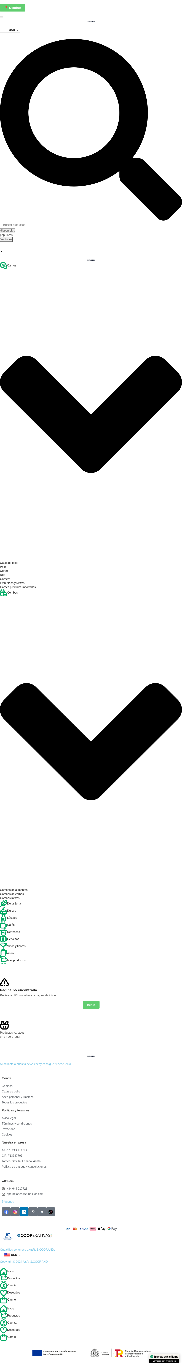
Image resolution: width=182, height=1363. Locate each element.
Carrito (11, 1299)
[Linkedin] (24, 1211)
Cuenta (12, 1285)
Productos (13, 1278)
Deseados (13, 1292)
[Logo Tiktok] (50, 1211)
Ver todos (6, 239)
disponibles (7, 230)
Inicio (10, 1271)
